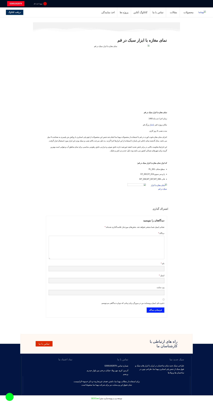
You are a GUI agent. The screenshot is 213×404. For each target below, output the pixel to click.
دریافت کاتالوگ (14, 12)
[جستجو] (28, 3)
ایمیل (161, 275)
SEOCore (95, 398)
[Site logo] (202, 12)
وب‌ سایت (160, 287)
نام (162, 263)
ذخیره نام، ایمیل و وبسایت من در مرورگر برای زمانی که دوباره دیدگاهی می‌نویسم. (132, 303)
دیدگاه (161, 233)
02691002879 (16, 4)
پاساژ (152, 125)
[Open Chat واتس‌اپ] (10, 397)
